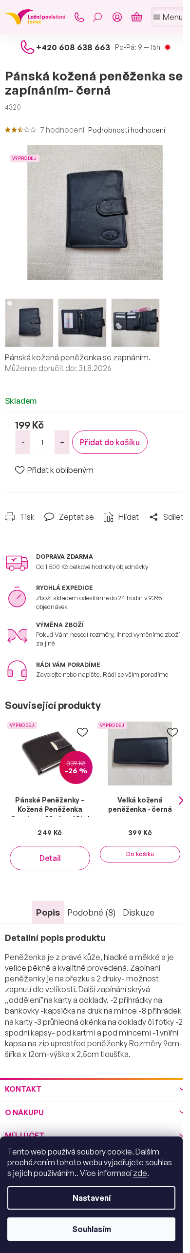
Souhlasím (91, 1229)
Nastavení (92, 1198)
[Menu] (168, 17)
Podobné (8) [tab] (91, 912)
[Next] (181, 800)
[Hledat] (97, 17)
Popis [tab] (48, 912)
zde (140, 1173)
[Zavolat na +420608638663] (79, 17)
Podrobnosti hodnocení (126, 130)
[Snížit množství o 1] (23, 442)
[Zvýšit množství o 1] (62, 442)
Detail (50, 858)
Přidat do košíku (110, 442)
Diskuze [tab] (138, 912)
